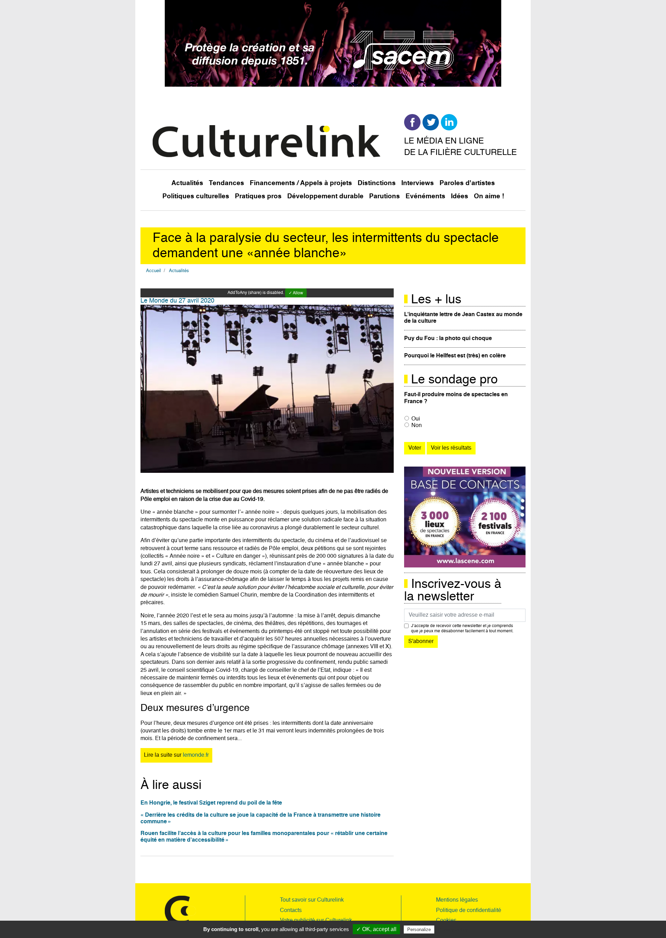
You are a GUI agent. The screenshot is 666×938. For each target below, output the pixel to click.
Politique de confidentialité (468, 910)
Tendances (226, 183)
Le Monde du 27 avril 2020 (177, 301)
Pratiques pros (258, 196)
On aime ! (489, 196)
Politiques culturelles (195, 196)
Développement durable (325, 196)
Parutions (384, 196)
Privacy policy (453, 929)
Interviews (417, 183)
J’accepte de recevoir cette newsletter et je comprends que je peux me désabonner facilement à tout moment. (462, 628)
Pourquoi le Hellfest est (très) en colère (455, 356)
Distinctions (377, 183)
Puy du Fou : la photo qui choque (448, 338)
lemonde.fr (196, 755)
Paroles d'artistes (467, 183)
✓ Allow (296, 293)
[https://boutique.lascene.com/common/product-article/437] (465, 517)
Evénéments (425, 196)
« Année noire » (184, 556)
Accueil (153, 271)
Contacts (291, 910)
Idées (459, 196)
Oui (415, 419)
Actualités (187, 183)
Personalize (419, 929)
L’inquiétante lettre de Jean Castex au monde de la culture (463, 318)
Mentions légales (457, 900)
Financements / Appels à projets (301, 183)
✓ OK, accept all (376, 929)
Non (416, 425)
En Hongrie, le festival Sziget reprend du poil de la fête (211, 803)
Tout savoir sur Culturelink (312, 900)
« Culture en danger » (238, 556)
